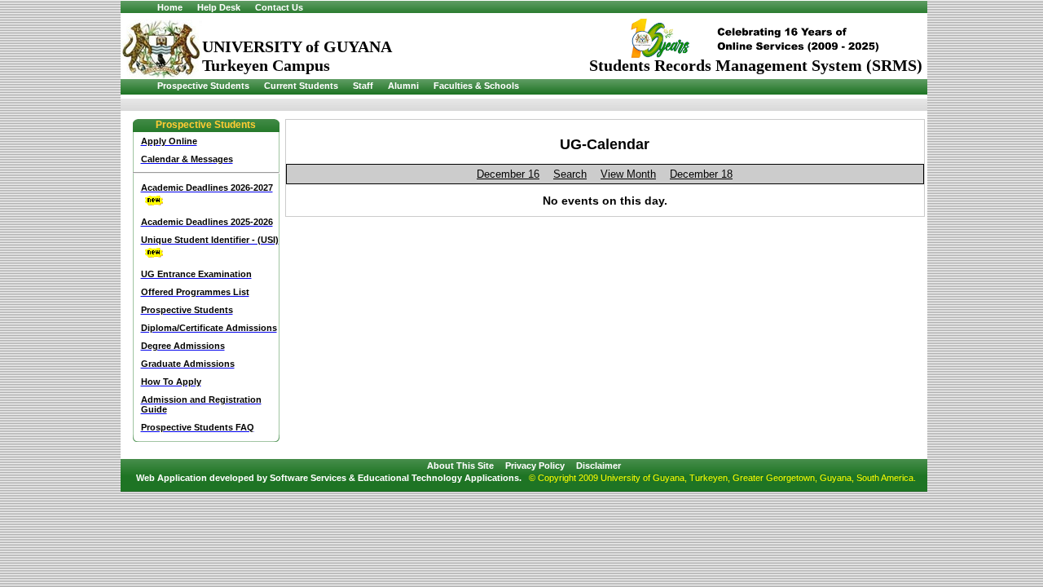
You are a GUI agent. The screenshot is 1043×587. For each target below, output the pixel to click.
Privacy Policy (535, 465)
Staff (363, 85)
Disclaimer (598, 465)
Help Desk (218, 7)
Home (170, 7)
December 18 (701, 174)
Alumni (403, 85)
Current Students (301, 85)
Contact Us (279, 7)
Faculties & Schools (476, 85)
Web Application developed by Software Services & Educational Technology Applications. (329, 478)
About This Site (460, 465)
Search (570, 174)
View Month (628, 174)
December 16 (508, 174)
